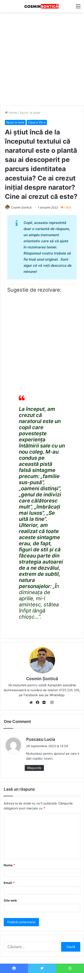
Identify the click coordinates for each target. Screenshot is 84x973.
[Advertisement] (42, 57)
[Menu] (78, 8)
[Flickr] (45, 703)
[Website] (32, 703)
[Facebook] (39, 703)
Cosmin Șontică (21, 207)
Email (9, 883)
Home (12, 112)
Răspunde (34, 768)
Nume (9, 865)
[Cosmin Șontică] (42, 6)
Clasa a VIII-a (37, 122)
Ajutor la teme (30, 112)
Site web (10, 900)
